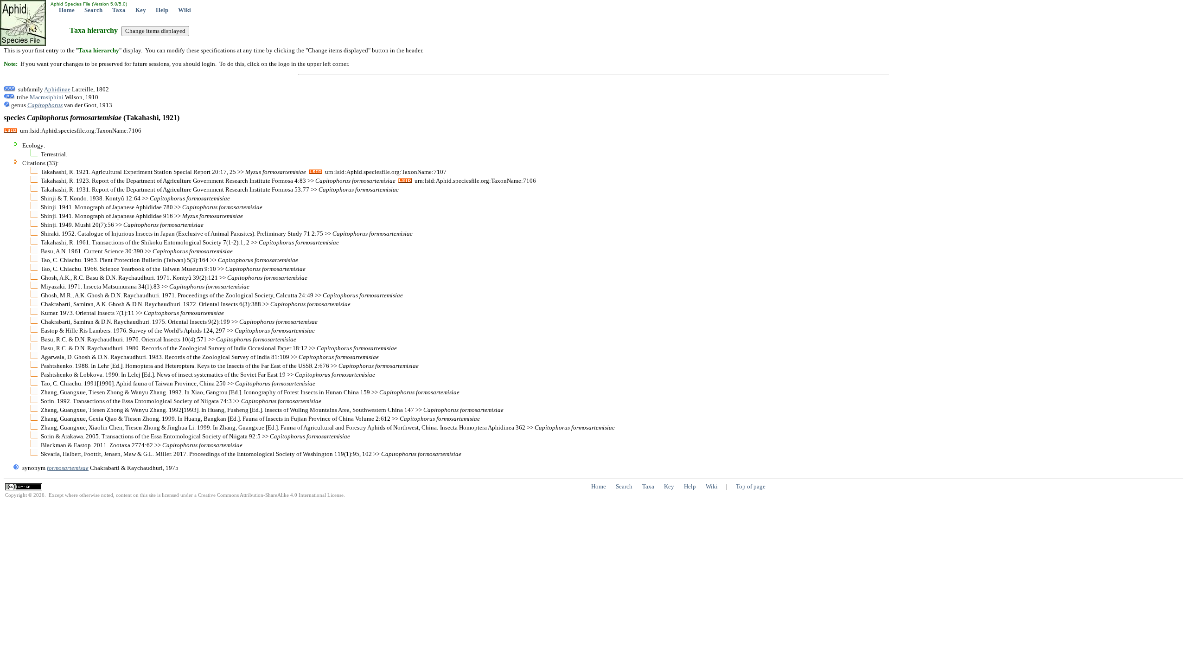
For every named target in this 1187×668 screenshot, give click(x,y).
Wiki (184, 9)
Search (93, 9)
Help (162, 9)
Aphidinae (57, 89)
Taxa (119, 9)
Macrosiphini (47, 97)
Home (67, 9)
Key (140, 9)
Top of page (751, 486)
